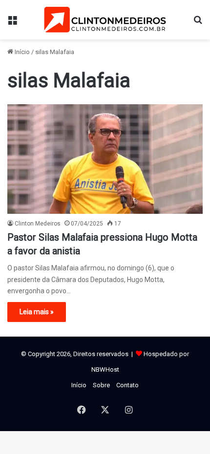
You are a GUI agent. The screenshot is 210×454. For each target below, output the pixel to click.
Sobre (101, 385)
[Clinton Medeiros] (105, 20)
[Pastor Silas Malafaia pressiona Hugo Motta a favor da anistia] (105, 159)
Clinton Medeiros (38, 223)
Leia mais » (37, 312)
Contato (127, 385)
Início (21, 52)
